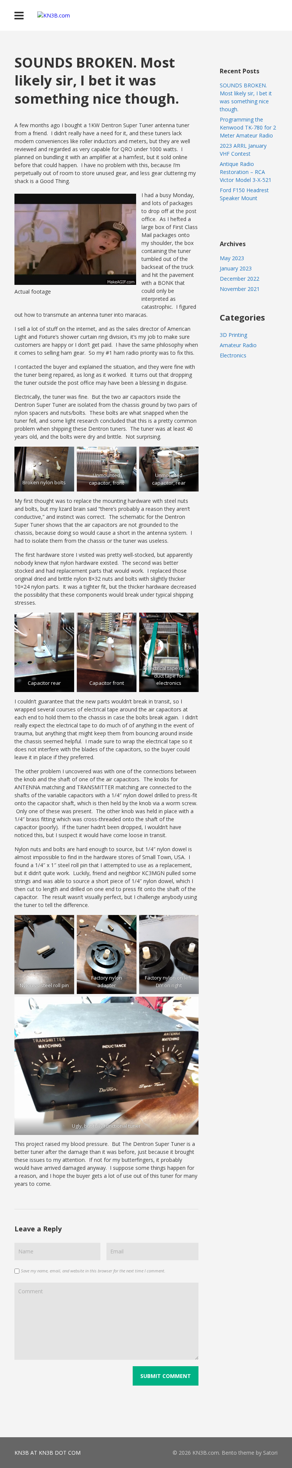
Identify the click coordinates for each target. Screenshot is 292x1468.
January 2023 (236, 268)
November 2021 (240, 288)
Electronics (233, 355)
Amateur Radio (238, 345)
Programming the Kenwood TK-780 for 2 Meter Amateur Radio (248, 127)
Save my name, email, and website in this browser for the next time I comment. (93, 1271)
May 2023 (232, 258)
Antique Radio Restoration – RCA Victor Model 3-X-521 (245, 171)
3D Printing (233, 334)
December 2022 (239, 278)
